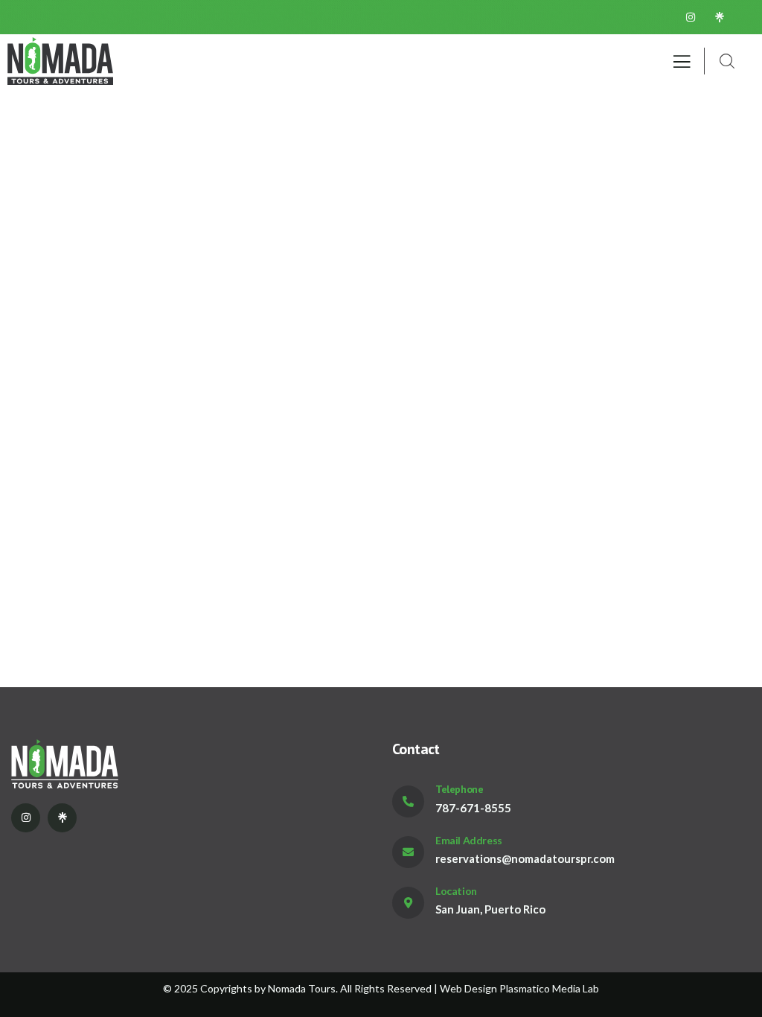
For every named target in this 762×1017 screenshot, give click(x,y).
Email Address (468, 840)
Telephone (459, 789)
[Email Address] (408, 852)
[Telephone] (408, 801)
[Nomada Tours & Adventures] (122, 763)
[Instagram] (690, 17)
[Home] (60, 61)
